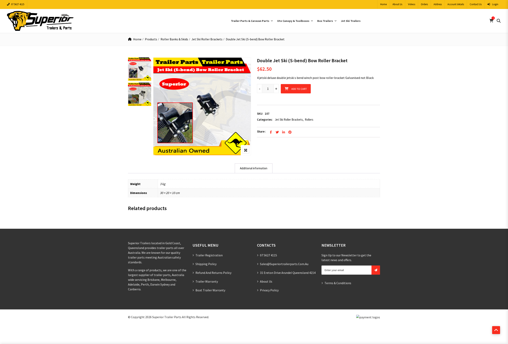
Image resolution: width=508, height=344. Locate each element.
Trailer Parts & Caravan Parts (250, 21)
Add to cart (299, 89)
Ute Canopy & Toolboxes (293, 21)
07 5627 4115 (17, 4)
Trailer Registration (209, 255)
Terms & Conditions (337, 283)
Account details (455, 4)
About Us (397, 4)
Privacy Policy (269, 290)
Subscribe (375, 270)
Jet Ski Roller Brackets (206, 39)
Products (151, 39)
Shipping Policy (205, 264)
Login (495, 4)
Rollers (309, 119)
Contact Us (476, 4)
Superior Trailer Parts (166, 317)
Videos (411, 4)
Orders (424, 4)
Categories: (265, 119)
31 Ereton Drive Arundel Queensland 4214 (288, 273)
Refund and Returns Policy (213, 273)
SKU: (260, 113)
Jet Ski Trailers (351, 21)
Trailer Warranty (206, 281)
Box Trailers (325, 21)
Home (383, 4)
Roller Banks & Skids (174, 39)
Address (438, 4)
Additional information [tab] (253, 168)
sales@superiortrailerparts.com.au (284, 264)
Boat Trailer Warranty (210, 290)
